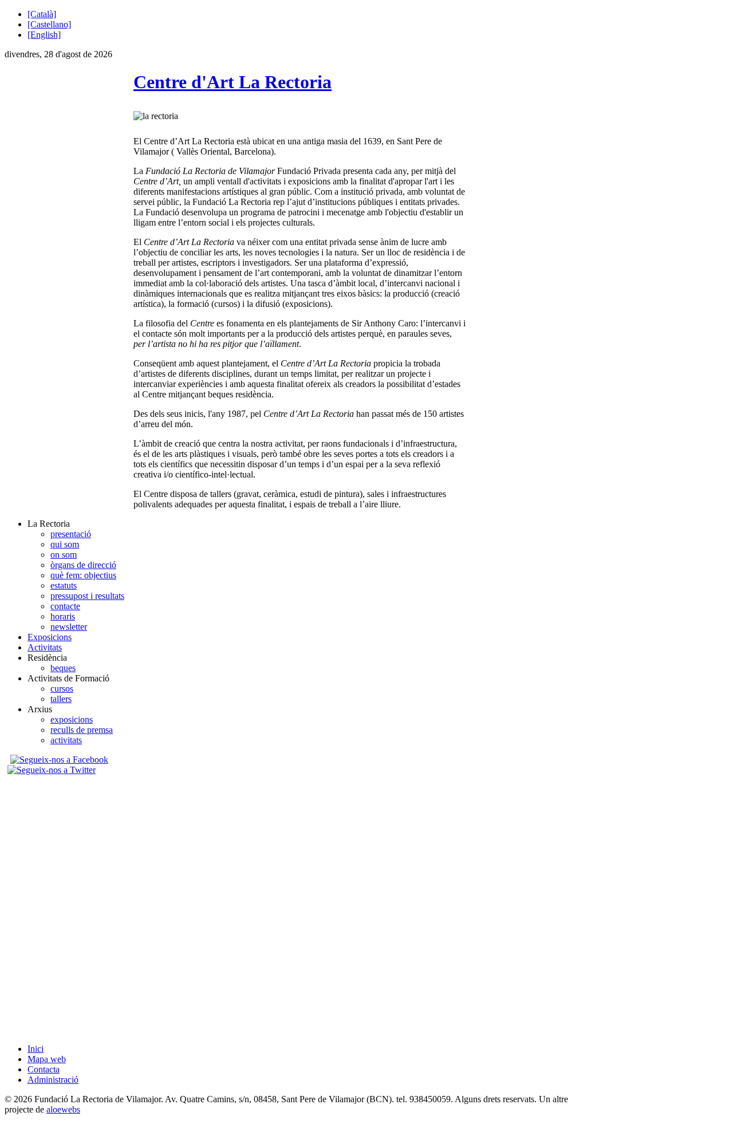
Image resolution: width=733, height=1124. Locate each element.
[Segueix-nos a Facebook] (58, 759)
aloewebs (63, 1109)
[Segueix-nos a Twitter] (53, 770)
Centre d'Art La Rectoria (232, 82)
